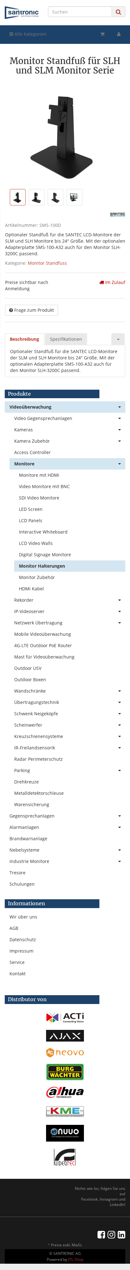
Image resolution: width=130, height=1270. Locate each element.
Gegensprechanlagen (32, 816)
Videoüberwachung (30, 407)
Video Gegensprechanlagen (43, 418)
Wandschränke (30, 691)
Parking (22, 770)
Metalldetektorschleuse (39, 793)
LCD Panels (30, 520)
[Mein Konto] (118, 34)
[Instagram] (111, 1234)
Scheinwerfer (28, 725)
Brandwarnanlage (28, 839)
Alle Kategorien (30, 34)
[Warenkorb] (102, 34)
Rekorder (23, 600)
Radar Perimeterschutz (38, 759)
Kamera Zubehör (32, 441)
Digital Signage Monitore (45, 555)
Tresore (17, 873)
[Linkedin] (121, 1234)
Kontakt (17, 974)
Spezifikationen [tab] (66, 339)
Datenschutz (22, 939)
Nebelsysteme (24, 850)
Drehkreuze (26, 782)
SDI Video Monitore (39, 498)
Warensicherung (31, 804)
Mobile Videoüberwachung (42, 634)
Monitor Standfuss (47, 263)
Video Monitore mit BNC (44, 486)
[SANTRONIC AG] (21, 12)
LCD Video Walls (36, 543)
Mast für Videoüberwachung (44, 657)
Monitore (24, 464)
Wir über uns (23, 917)
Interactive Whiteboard (43, 532)
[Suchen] (118, 12)
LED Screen (31, 509)
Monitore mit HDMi (39, 475)
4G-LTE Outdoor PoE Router (43, 645)
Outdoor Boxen (30, 679)
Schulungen (22, 884)
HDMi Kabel (31, 589)
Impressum (21, 951)
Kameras (23, 430)
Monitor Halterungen (42, 566)
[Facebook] (101, 1234)
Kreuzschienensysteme (38, 736)
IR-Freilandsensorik (34, 748)
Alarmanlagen (24, 827)
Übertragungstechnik (36, 702)
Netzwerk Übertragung (38, 623)
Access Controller (32, 452)
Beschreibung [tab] (24, 339)
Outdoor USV (27, 668)
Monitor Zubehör (37, 577)
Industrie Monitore (29, 861)
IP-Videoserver (29, 611)
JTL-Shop (75, 1259)
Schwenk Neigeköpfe (36, 714)
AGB (13, 928)
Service (17, 962)
